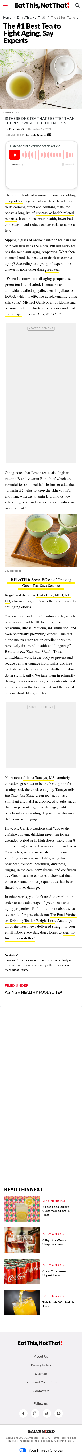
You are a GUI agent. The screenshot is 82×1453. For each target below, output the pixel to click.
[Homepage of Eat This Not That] (40, 1343)
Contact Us (41, 1391)
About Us (41, 1356)
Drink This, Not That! (31, 17)
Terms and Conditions (41, 1382)
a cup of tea (14, 200)
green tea (52, 269)
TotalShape (13, 313)
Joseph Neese (36, 135)
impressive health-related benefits (39, 215)
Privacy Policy (41, 1365)
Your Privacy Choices (46, 1450)
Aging (11, 992)
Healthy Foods (36, 992)
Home (7, 17)
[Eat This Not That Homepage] (42, 5)
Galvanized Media (36, 1437)
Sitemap (41, 1373)
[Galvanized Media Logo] (41, 1431)
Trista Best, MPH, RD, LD (38, 597)
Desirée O (16, 129)
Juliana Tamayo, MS (38, 777)
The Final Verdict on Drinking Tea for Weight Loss (41, 917)
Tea (58, 992)
